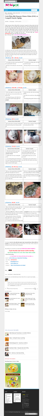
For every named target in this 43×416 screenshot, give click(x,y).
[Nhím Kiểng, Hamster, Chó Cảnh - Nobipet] (37, 1)
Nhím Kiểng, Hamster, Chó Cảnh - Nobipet (12, 361)
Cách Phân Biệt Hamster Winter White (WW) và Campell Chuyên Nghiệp (21, 17)
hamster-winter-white (17, 274)
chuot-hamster (10, 274)
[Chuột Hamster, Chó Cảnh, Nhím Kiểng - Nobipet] (35, 1)
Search (38, 10)
